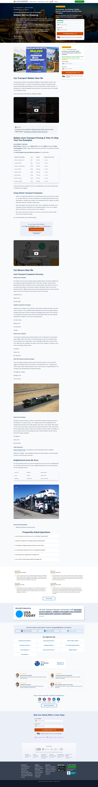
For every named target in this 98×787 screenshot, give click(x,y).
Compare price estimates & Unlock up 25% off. (36, 131)
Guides (47, 1)
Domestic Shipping (25, 772)
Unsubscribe (37, 776)
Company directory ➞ (49, 645)
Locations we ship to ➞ (25, 645)
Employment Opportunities (50, 769)
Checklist (56, 1)
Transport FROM (60, 22)
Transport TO (59, 27)
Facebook (44, 701)
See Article (41, 616)
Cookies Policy (38, 773)
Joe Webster (19, 36)
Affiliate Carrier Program (50, 771)
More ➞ (60, 663)
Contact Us (47, 774)
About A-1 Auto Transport (50, 766)
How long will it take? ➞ (49, 640)
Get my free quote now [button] (36, 229)
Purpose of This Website (50, 768)
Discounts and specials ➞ (25, 640)
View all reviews (49, 598)
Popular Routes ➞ (73, 649)
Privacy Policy (38, 775)
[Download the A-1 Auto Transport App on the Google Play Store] (61, 767)
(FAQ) (30, 772)
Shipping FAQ (24, 769)
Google (39, 701)
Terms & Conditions (39, 772)
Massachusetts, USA (19, 7)
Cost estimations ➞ (25, 649)
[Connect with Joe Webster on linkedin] (43, 665)
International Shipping (25, 774)
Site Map (23, 777)
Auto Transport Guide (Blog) (26, 775)
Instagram (49, 701)
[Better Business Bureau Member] (72, 773)
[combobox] (70, 24)
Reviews (41, 1)
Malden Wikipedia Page (19, 449)
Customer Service (38, 766)
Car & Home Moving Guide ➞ (73, 645)
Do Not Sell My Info (39, 770)
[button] (79, 2)
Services (32, 1)
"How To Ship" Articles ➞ (73, 640)
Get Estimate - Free (70, 33)
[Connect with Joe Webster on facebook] (41, 665)
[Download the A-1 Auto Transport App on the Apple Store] (61, 770)
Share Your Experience (49, 705)
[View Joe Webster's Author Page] (37, 663)
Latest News (47, 772)
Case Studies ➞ (25, 654)
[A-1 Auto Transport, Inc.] (21, 1)
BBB (58, 701)
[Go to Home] (14, 7)
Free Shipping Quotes (25, 766)
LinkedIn (54, 701)
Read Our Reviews (25, 768)
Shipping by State (24, 771)
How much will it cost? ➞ (49, 649)
